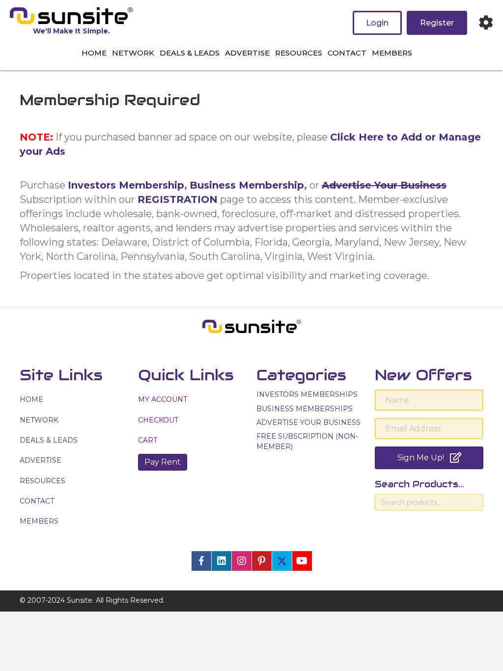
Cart (147, 440)
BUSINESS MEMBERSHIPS (304, 408)
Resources (298, 52)
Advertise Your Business (384, 185)
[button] (201, 561)
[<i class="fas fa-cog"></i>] (485, 22)
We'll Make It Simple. (71, 31)
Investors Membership (126, 185)
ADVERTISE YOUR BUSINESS (308, 422)
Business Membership (247, 185)
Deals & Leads (190, 52)
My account (162, 399)
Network (133, 52)
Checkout (158, 420)
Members (392, 52)
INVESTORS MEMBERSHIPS (307, 394)
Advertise (247, 52)
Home (94, 52)
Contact (347, 52)
